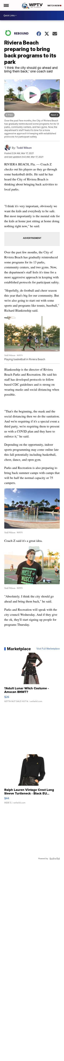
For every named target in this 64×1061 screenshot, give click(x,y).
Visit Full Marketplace (48, 649)
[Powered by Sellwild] (54, 858)
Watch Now (53, 5)
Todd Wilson (24, 147)
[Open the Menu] (6, 5)
